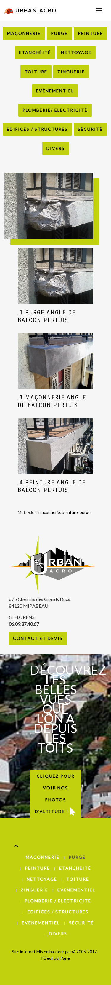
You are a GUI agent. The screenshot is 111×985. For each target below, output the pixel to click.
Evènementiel (55, 90)
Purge (59, 33)
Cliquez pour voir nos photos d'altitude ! (55, 793)
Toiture (36, 71)
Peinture (90, 33)
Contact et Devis (38, 638)
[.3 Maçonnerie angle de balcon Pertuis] (55, 361)
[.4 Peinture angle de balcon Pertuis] (55, 446)
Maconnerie (42, 857)
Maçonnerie (24, 33)
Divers (55, 148)
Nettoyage (76, 52)
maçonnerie (49, 512)
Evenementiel (76, 889)
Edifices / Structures (37, 129)
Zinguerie (71, 71)
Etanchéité (35, 52)
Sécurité (90, 129)
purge (85, 512)
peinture (70, 512)
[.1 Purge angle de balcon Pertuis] (55, 276)
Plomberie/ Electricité (55, 109)
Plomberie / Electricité (58, 900)
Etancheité (75, 868)
